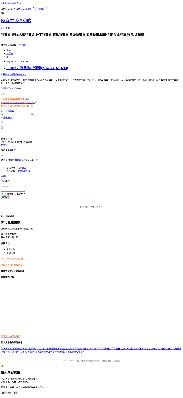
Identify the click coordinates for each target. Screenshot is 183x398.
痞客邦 (18, 160)
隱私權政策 (106, 361)
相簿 (8, 50)
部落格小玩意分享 (29, 352)
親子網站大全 (14, 352)
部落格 (9, 53)
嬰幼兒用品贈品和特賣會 (73, 352)
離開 (15, 393)
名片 (8, 57)
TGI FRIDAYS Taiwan (11, 88)
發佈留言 (5, 197)
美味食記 (22, 168)
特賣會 (4, 145)
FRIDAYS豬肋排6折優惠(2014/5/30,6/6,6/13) (37, 68)
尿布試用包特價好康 (30, 348)
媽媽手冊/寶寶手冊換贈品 (99, 348)
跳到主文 (5, 28)
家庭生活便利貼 (16, 20)
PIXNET (71, 361)
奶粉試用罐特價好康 (10, 348)
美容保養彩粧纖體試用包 (52, 348)
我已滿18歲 (6, 393)
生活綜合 (23, 45)
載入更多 (5, 181)
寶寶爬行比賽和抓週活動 (75, 348)
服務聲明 (116, 361)
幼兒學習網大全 (162, 348)
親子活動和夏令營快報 (144, 348)
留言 (24, 160)
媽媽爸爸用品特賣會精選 (49, 352)
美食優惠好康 (24, 171)
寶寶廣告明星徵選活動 (122, 348)
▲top (3, 175)
